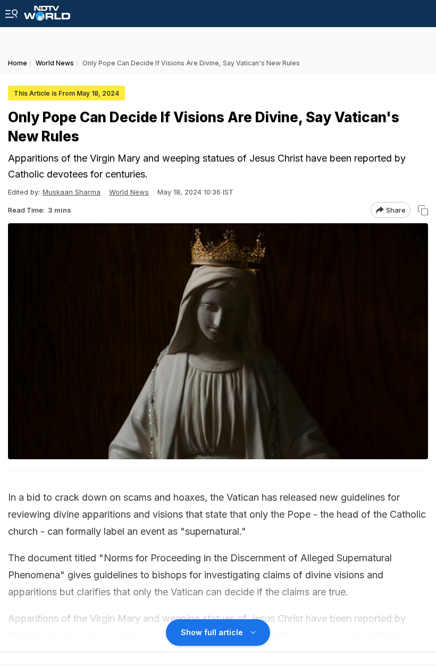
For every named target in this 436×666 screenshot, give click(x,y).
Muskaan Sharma (71, 192)
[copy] (423, 210)
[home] (47, 10)
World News (129, 192)
